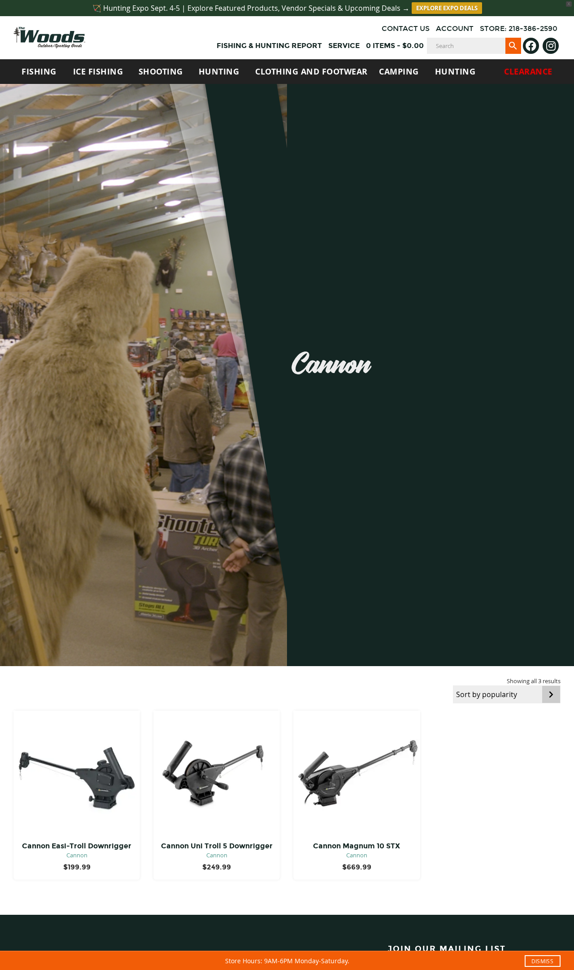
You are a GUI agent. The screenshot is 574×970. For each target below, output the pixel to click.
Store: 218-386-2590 (518, 28)
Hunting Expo (455, 75)
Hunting (219, 71)
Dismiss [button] (542, 961)
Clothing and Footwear (311, 71)
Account (455, 28)
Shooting (161, 71)
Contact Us (406, 28)
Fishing (39, 71)
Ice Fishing (98, 71)
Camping (399, 71)
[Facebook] (531, 46)
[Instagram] (551, 46)
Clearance (528, 71)
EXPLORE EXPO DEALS (447, 8)
